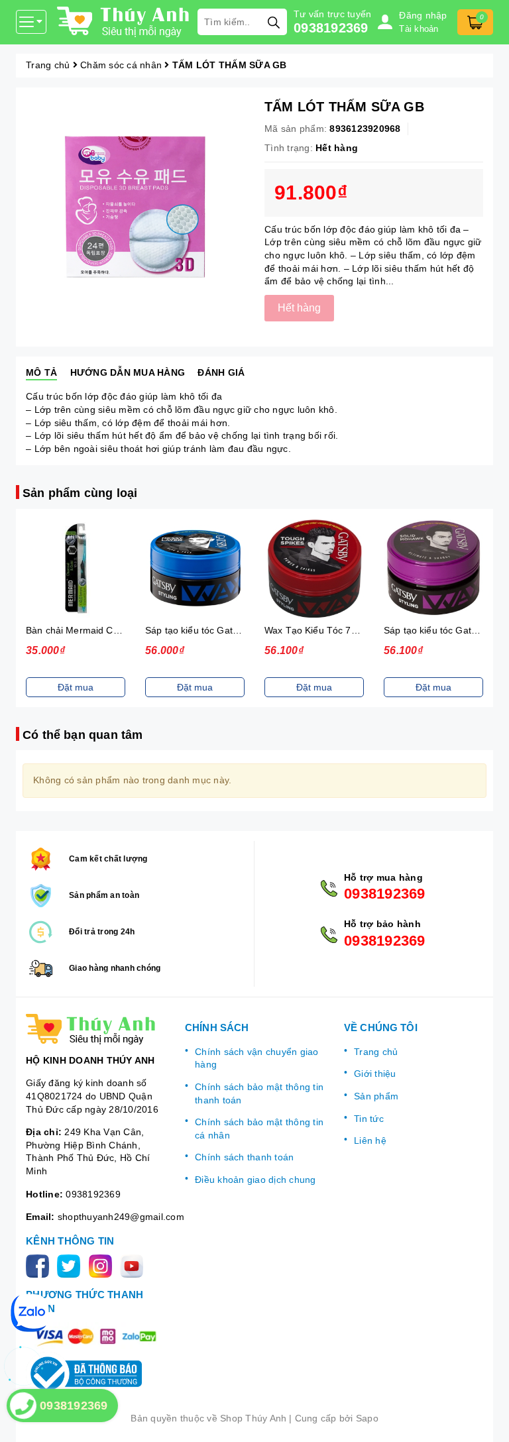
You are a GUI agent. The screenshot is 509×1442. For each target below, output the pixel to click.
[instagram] (103, 1265)
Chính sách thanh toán (244, 1157)
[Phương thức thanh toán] (95, 1336)
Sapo (367, 1418)
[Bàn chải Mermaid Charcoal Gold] (75, 568)
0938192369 (331, 28)
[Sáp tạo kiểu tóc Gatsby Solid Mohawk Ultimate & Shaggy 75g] (433, 568)
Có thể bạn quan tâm (82, 735)
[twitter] (71, 1265)
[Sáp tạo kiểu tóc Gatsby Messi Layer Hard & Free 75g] (195, 568)
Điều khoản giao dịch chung (255, 1179)
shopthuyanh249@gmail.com (121, 1216)
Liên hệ (370, 1140)
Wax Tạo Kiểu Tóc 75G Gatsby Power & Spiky (362, 630)
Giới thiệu (375, 1073)
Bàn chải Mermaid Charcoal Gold (97, 630)
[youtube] (134, 1265)
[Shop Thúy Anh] (124, 22)
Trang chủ (376, 1051)
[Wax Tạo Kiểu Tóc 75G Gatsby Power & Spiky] (314, 568)
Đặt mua (75, 687)
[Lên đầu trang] (486, 1419)
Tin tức (369, 1118)
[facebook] (40, 1265)
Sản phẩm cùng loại (80, 493)
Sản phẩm (376, 1096)
